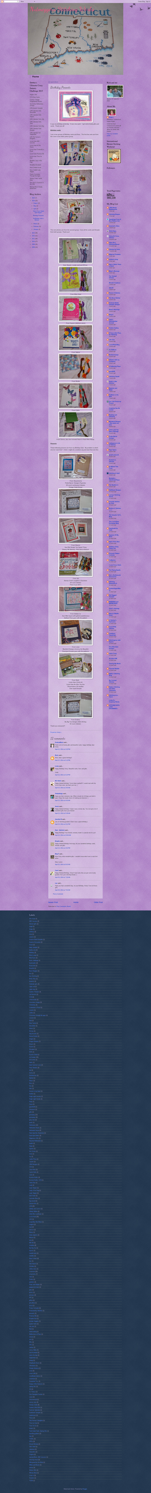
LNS (30, 1219)
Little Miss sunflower (35, 1214)
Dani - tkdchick (60, 830)
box (30, 973)
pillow (31, 1300)
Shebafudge (59, 793)
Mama (31, 1232)
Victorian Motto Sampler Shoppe (114, 303)
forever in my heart (34, 1091)
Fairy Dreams (33, 1067)
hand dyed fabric (34, 1135)
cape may (32, 989)
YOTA (31, 1480)
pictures (31, 1295)
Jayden (31, 1161)
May (34, 206)
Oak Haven (32, 1263)
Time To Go (32, 1426)
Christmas (32, 1005)
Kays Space (112, 450)
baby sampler (33, 947)
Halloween (32, 1125)
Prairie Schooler (34, 1308)
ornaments (32, 1274)
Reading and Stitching (113, 415)
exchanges (32, 1057)
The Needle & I (113, 485)
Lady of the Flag (34, 1190)
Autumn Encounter (34, 942)
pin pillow (32, 1303)
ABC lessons (33, 921)
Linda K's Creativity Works (114, 701)
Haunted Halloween (35, 1141)
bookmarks (32, 963)
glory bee (32, 1120)
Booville (31, 968)
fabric (31, 1062)
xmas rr (31, 1475)
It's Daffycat (112, 350)
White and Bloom (34, 1465)
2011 (33, 238)
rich (30, 1339)
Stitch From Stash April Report (38, 211)
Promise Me (32, 1316)
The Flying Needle (114, 570)
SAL (30, 1344)
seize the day (33, 1355)
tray (30, 1436)
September (32, 1357)
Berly (56, 755)
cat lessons (32, 994)
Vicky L (111, 117)
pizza (30, 1305)
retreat (31, 1337)
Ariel (30, 934)
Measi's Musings (114, 309)
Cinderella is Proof (34, 1007)
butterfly (31, 981)
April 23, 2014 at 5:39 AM (62, 813)
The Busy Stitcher (114, 298)
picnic (31, 1292)
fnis (30, 1086)
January (36, 229)
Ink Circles (32, 1151)
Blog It (111, 314)
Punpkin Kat (33, 1318)
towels (31, 1428)
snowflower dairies (34, 1376)
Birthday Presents (38, 215)
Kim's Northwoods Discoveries (115, 576)
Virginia (31, 1454)
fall (30, 1070)
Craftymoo (112, 560)
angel (30, 926)
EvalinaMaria (59, 742)
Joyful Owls (32, 1172)
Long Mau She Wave (35, 1222)
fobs (30, 1088)
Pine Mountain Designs (113, 647)
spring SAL (32, 1386)
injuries (31, 1148)
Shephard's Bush (34, 1363)
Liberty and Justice (35, 1208)
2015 (33, 198)
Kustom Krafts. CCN (35, 1180)
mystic (31, 1250)
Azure (31, 944)
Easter (31, 1046)
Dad (30, 1020)
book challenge (33, 960)
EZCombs (32, 1059)
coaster (31, 1010)
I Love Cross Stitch (115, 565)
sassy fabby (33, 1350)
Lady (30, 1185)
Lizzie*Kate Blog (114, 344)
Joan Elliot (32, 1169)
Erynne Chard (33, 1054)
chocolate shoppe (34, 1002)
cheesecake (32, 999)
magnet (31, 1224)
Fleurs (31, 1080)
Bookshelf (32, 965)
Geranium (32, 1109)
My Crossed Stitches (112, 681)
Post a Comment (58, 894)
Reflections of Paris (35, 1334)
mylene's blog (113, 259)
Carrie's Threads (34, 992)
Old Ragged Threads (112, 596)
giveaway (32, 1114)
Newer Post (53, 902)
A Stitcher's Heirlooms (112, 621)
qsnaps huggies (34, 1321)
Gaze (30, 1104)
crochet (31, 1018)
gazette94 (112, 371)
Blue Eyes (32, 958)
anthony (31, 931)
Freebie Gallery (114, 328)
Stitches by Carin (114, 249)
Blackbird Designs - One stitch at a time (115, 423)
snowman (32, 1378)
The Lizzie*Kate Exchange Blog (114, 522)
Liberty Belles (33, 1211)
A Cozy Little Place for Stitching (115, 333)
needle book (32, 1253)
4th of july (32, 918)
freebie (31, 1093)
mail (30, 1227)
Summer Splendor (34, 1410)
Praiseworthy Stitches (35, 1310)
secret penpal (33, 1352)
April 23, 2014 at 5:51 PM (62, 824)
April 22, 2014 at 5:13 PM (62, 760)
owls (30, 1277)
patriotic (31, 1282)
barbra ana (32, 950)
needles (31, 1256)
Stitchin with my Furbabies (114, 360)
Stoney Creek (33, 1405)
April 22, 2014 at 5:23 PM (62, 775)
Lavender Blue (33, 1198)
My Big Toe (32, 1248)
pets (30, 1290)
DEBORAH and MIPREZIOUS (113, 602)
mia (30, 1240)
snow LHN (32, 1373)
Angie (31, 929)
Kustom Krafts (33, 1177)
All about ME (113, 658)
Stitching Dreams (114, 214)
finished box (32, 1075)
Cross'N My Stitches (112, 627)
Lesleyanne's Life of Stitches (114, 444)
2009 (33, 244)
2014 (33, 200)
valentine (32, 1449)
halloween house (34, 1130)
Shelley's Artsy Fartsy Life (113, 547)
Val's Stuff (32, 1446)
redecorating (33, 1331)
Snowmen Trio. (33, 1381)
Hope (30, 1146)
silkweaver (32, 1365)
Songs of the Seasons (36, 1384)
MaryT (57, 854)
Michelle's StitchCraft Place (114, 479)
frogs (30, 1101)
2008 (33, 247)
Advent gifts (32, 924)
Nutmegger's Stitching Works (62, 9)
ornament (32, 1271)
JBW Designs (33, 1164)
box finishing (33, 976)
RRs (30, 1342)
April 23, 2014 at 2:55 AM (62, 787)
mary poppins (33, 1235)
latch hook (32, 1195)
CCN (30, 997)
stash (31, 1397)
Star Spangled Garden (35, 1394)
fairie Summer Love (35, 1065)
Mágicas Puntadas (115, 254)
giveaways (32, 1117)
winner (31, 1467)
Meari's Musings (114, 271)
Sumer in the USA (34, 1407)
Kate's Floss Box (114, 541)
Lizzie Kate (32, 1216)
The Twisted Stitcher (113, 277)
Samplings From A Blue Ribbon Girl (115, 220)
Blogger (84, 1489)
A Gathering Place (114, 366)
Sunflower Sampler (34, 1412)
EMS (30, 1052)
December (32, 1026)
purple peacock (114, 455)
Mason (31, 1237)
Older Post (98, 902)
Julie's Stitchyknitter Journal (113, 321)
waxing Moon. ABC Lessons (37, 1457)
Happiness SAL (34, 1138)
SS (30, 1389)
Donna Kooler (33, 1036)
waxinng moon (33, 1459)
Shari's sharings (114, 608)
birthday (31, 952)
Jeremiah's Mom (114, 226)
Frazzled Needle (114, 668)
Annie (57, 806)
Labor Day (32, 1182)
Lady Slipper (33, 1188)
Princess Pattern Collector (114, 554)
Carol (56, 870)
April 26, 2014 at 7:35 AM (62, 877)
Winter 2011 (32, 1470)
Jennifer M (58, 819)
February (36, 226)
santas (31, 1347)
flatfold (31, 1078)
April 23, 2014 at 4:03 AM (62, 800)
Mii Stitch (58, 781)
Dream (31, 1044)
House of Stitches (114, 293)
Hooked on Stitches (112, 460)
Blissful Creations (114, 283)
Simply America (34, 1368)
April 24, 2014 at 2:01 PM (62, 848)
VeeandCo (32, 1452)
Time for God (33, 1423)
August (35, 203)
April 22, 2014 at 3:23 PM (62, 749)
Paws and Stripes (34, 1284)
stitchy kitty (32, 1402)
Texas (31, 1418)
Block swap (32, 955)
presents (31, 1313)
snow (30, 1371)
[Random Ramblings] (114, 162)
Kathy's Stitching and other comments (114, 688)
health (31, 1143)
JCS (30, 1167)
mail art (31, 1229)
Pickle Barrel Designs (113, 437)
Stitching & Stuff (114, 473)
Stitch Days (112, 231)
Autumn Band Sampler (36, 939)
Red (30, 1329)
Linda (57, 766)
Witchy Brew (33, 1473)
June (30, 1175)
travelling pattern (34, 1433)
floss (30, 1083)
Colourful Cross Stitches (114, 237)
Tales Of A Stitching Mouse (114, 243)
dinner (31, 1028)
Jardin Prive (32, 1159)
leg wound (32, 1201)
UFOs (31, 1441)
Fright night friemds (35, 1096)
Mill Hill (31, 1242)
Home (35, 76)
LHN (30, 1206)
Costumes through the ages (37, 1015)
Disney (31, 1031)
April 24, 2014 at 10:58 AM (63, 835)
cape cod (32, 986)
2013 (33, 233)
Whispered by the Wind (36, 1462)
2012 (33, 236)
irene (30, 1154)
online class (32, 1269)
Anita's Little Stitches (113, 382)
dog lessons (32, 1033)
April (35, 209)
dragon (31, 1039)
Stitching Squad (114, 376)
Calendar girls (33, 984)
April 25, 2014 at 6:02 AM (62, 864)
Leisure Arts (32, 1203)
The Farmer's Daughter (36, 1420)
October (31, 1266)
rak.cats (31, 1326)
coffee (31, 1013)
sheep (31, 1360)
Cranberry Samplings (112, 634)
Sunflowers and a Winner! (38, 219)
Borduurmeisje (113, 355)
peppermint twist (34, 1287)
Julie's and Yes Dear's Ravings (114, 430)
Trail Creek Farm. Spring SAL (38, 1431)
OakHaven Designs (115, 490)
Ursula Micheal (33, 1444)
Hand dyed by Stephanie (36, 1133)
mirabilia (31, 1245)
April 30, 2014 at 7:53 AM (62, 890)
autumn (31, 937)
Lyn (56, 883)
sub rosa (112, 339)
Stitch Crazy (113, 653)
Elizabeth (32, 1049)
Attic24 (111, 288)
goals (30, 1122)
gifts (30, 1112)
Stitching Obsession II (113, 582)
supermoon (32, 1415)
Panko (31, 1279)
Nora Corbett (33, 1258)
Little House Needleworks (113, 208)
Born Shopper (33, 971)
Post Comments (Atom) (64, 906)
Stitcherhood (33, 1399)
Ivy (30, 1156)
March (35, 223)
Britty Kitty (32, 979)
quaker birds (33, 1324)
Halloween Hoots (34, 1128)
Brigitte (57, 841)
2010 (33, 241)
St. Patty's (32, 1392)
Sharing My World (114, 663)
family (31, 1073)
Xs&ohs (31, 1478)
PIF (30, 1297)
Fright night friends (34, 1099)
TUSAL (31, 1439)
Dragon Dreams (34, 1041)
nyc (30, 1261)
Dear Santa (32, 1023)
